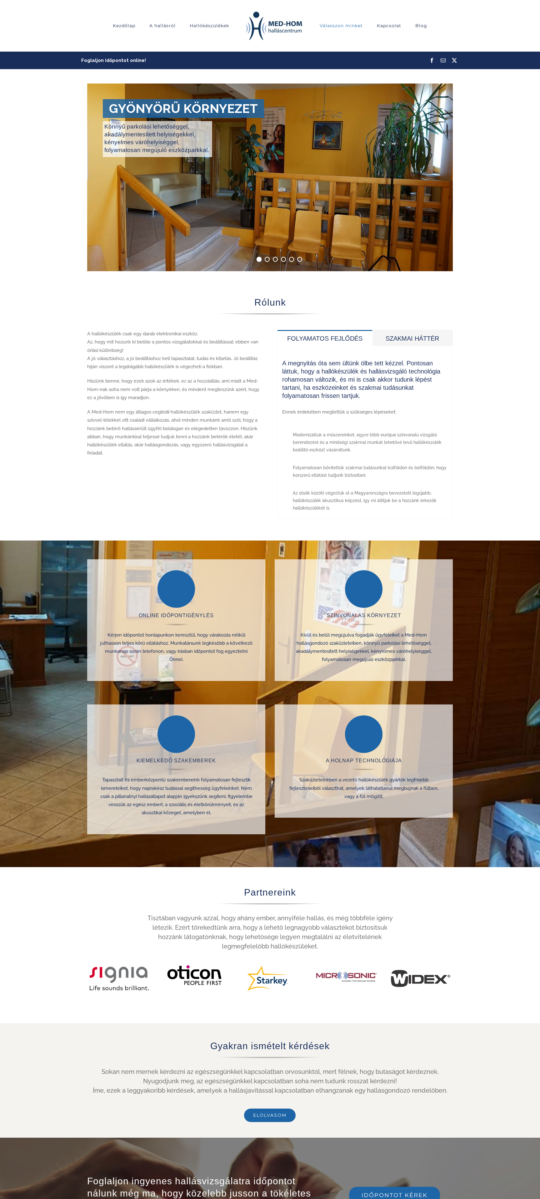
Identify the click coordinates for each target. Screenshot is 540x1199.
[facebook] (431, 60)
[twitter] (454, 60)
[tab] (325, 338)
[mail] (443, 60)
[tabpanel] (365, 432)
